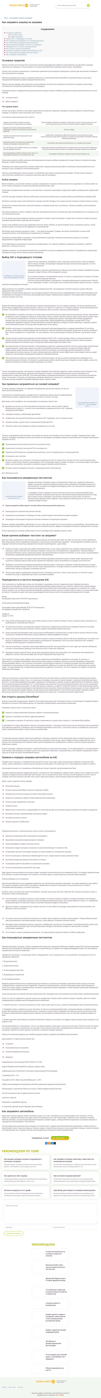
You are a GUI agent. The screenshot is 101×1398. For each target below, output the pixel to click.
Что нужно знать (16, 35)
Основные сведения (13, 33)
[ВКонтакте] (46, 1143)
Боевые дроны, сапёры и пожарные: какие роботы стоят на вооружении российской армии (56, 1317)
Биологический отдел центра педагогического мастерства (55, 1267)
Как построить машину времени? (67, 1176)
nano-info (18, 5)
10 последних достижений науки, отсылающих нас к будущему (56, 1357)
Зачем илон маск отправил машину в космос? (13, 497)
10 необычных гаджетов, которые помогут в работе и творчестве (56, 1292)
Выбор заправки (16, 37)
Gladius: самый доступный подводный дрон (56, 1331)
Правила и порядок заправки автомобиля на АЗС (24, 50)
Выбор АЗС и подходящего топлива (19, 39)
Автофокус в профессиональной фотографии (53, 1343)
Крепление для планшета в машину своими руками (74, 1190)
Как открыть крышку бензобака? (18, 48)
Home (6, 18)
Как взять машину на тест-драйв (17, 1190)
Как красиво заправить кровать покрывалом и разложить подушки (23, 1160)
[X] (54, 1143)
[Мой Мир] (52, 1143)
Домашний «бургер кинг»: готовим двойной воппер (56, 1279)
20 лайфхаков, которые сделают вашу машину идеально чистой (13, 276)
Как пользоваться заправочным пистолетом (22, 43)
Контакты (20, 1387)
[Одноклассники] (49, 1143)
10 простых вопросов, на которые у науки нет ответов (55, 1254)
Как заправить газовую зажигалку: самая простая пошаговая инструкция (73, 1160)
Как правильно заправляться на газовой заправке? (25, 41)
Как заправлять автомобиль (16, 54)
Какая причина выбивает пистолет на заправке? (24, 45)
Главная (4, 1387)
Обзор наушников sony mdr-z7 (55, 1369)
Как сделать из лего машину (15, 1176)
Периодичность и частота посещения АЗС (21, 47)
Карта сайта (12, 1387)
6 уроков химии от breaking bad (53, 1304)
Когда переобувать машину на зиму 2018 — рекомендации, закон (87, 404)
